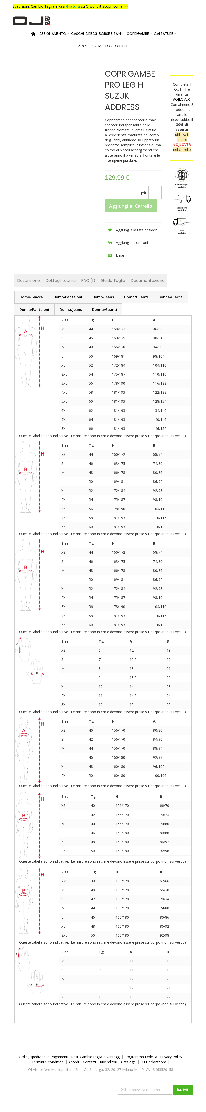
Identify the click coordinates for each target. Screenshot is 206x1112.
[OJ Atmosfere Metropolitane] (31, 20)
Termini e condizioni (48, 1061)
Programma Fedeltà (140, 1056)
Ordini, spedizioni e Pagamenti (43, 1056)
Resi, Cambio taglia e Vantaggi (95, 1056)
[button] (131, 230)
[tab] (31, 297)
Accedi (73, 1061)
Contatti (89, 1061)
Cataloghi (128, 1061)
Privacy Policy (171, 1056)
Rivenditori (108, 1061)
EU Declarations (153, 1061)
